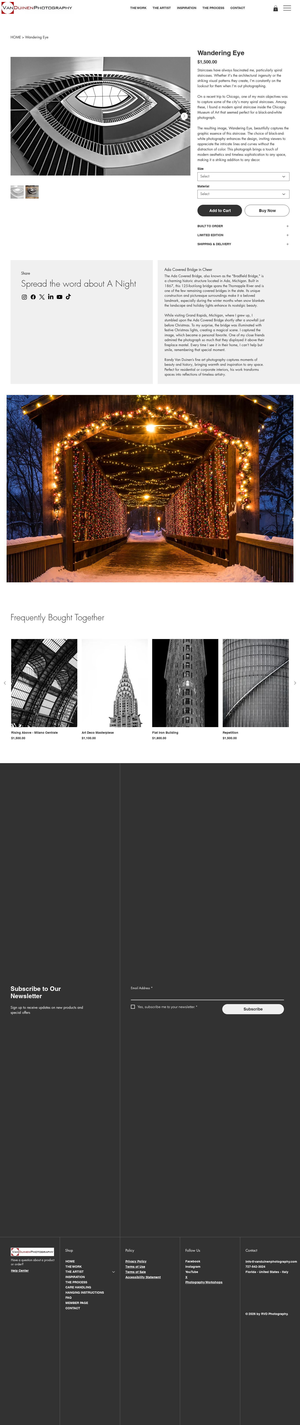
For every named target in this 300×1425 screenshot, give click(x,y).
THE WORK (73, 1266)
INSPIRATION (75, 1277)
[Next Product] (295, 683)
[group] (150, 692)
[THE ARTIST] (113, 1272)
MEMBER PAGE (76, 1303)
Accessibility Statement (143, 1277)
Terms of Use (135, 1266)
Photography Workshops (203, 1282)
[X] (42, 297)
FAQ (68, 1297)
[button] (138, 7)
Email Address (142, 988)
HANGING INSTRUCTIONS (84, 1292)
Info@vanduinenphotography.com (271, 1261)
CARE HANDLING (78, 1287)
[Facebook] (33, 297)
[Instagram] (24, 297)
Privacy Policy (135, 1261)
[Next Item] (184, 116)
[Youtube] (59, 297)
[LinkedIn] (50, 297)
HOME (70, 1261)
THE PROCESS (76, 1282)
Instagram (192, 1266)
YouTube (191, 1272)
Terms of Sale (135, 1272)
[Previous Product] (4, 683)
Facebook (192, 1261)
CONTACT (72, 1308)
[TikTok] (68, 297)
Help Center (20, 1270)
